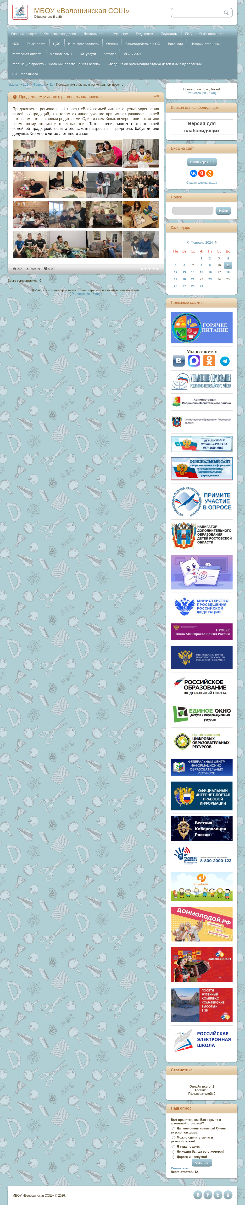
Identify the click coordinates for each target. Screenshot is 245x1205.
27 (184, 286)
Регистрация (81, 294)
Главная (13, 84)
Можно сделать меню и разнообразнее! (192, 1139)
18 (228, 272)
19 (175, 279)
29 (201, 286)
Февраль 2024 (202, 242)
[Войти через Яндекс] (201, 173)
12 (175, 272)
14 (193, 272)
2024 (26, 84)
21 (193, 279)
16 (210, 272)
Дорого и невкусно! (192, 1157)
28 (193, 286)
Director (34, 269)
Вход (96, 294)
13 (184, 272)
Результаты (180, 1168)
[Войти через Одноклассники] (209, 173)
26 (175, 286)
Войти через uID (202, 162)
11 (51, 84)
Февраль (39, 84)
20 (184, 279)
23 (210, 279)
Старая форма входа (201, 182)
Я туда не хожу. (188, 1146)
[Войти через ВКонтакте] (193, 173)
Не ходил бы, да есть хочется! (200, 1151)
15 (201, 272)
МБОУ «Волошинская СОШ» (81, 11)
